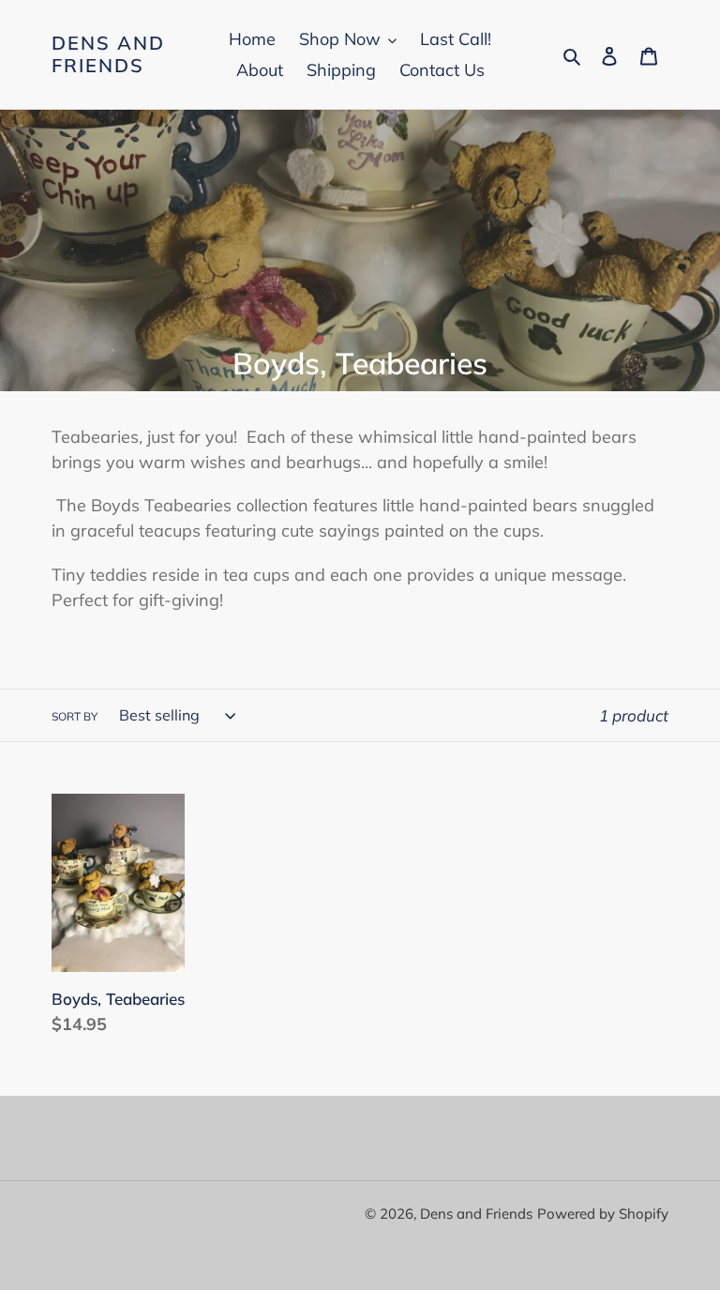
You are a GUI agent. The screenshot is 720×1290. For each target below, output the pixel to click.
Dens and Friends (108, 54)
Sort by (75, 716)
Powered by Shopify (602, 1213)
